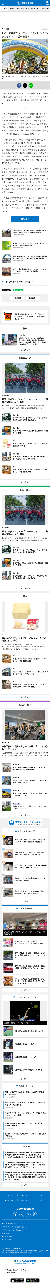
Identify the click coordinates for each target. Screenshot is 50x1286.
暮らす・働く (35, 8)
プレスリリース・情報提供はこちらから (15, 1227)
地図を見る (25, 219)
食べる (12, 8)
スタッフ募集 (7, 1240)
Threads (34, 1214)
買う (27, 8)
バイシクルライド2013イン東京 (17, 281)
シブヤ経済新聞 (25, 3)
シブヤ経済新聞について (11, 1223)
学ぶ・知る (45, 8)
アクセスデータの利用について (13, 1230)
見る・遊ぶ (20, 8)
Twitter (21, 1214)
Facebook (15, 1214)
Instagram (28, 1214)
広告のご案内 (7, 1236)
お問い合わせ (7, 1233)
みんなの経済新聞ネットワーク (25, 1262)
